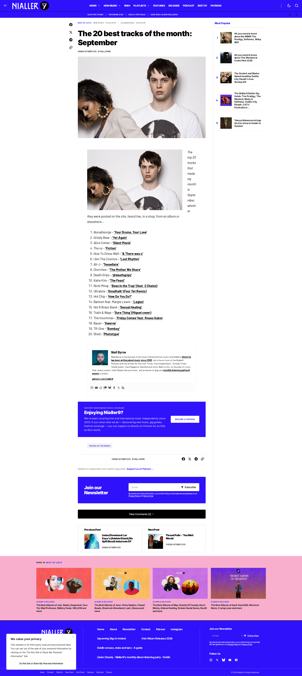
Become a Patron (185, 419)
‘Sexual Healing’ (131, 307)
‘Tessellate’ (111, 264)
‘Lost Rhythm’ (130, 259)
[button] (5, 5)
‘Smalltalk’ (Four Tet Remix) (126, 291)
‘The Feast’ (117, 280)
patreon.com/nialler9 (102, 379)
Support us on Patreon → (140, 468)
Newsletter (129, 629)
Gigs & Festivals (137, 14)
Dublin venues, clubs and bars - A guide (120, 647)
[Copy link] (71, 47)
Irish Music (80, 672)
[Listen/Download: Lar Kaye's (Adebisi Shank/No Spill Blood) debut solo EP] (110, 538)
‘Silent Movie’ (122, 243)
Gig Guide (100, 672)
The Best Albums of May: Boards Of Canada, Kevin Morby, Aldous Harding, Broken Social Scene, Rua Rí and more (180, 608)
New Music (98, 23)
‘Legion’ (138, 302)
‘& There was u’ (132, 253)
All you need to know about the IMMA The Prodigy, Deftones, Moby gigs (247, 37)
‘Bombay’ (113, 328)
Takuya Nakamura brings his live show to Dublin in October (247, 123)
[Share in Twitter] (71, 32)
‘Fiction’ (110, 248)
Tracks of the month (99, 446)
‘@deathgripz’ (122, 275)
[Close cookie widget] (73, 637)
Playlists (111, 23)
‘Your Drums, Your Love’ (130, 232)
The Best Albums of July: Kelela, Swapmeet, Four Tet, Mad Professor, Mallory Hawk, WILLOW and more (62, 608)
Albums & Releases (45, 602)
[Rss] (123, 387)
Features (90, 672)
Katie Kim (141, 23)
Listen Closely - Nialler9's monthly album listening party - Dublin (133, 657)
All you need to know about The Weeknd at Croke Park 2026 (245, 58)
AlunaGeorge (127, 23)
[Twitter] (118, 387)
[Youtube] (96, 387)
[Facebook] (114, 387)
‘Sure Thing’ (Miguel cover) (132, 312)
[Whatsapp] (100, 387)
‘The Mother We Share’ (125, 269)
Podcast (50, 672)
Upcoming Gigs (116, 14)
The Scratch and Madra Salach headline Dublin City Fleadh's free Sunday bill (246, 77)
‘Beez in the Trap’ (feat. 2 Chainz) (134, 286)
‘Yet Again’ (119, 237)
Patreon (160, 629)
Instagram (176, 629)
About (113, 629)
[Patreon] (105, 387)
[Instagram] (92, 387)
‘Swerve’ (110, 323)
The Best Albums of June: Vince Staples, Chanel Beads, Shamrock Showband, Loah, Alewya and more (119, 608)
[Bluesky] (109, 387)
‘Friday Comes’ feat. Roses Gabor (139, 318)
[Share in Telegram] (71, 40)
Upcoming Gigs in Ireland (111, 638)
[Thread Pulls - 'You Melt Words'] (173, 538)
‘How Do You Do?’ (120, 296)
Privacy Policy (134, 496)
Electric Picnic (96, 14)
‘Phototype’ (111, 334)
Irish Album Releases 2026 (157, 638)
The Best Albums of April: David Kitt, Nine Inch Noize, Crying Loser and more (235, 606)
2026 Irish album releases (164, 14)
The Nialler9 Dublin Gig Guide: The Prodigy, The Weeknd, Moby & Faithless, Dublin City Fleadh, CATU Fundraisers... (247, 100)
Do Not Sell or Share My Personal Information (41, 663)
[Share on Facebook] (71, 25)
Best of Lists (84, 23)
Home (100, 629)
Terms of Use (148, 496)
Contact (145, 629)
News (42, 672)
